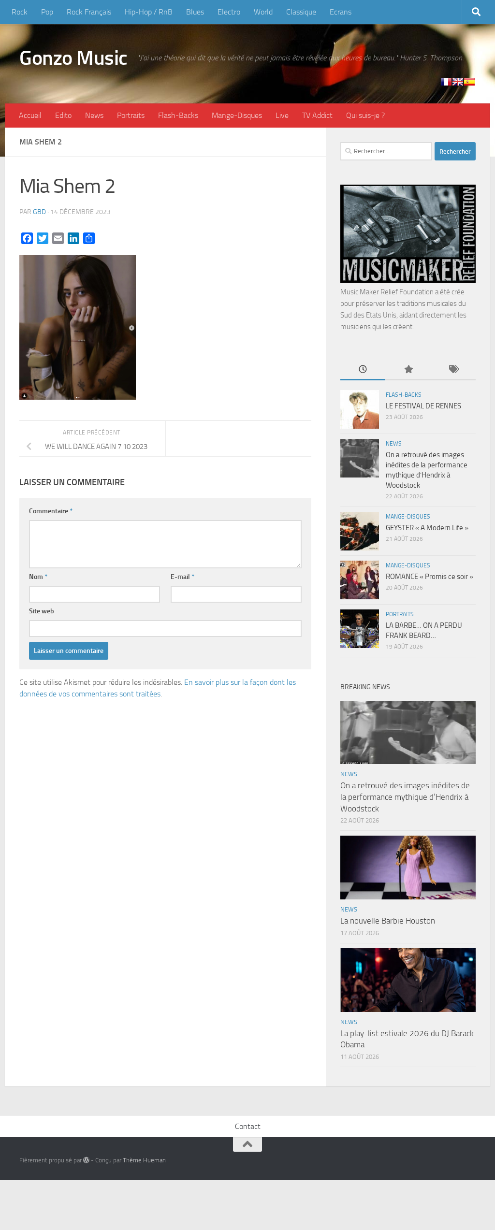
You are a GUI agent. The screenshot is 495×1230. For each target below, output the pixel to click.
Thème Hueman (144, 1160)
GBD (39, 212)
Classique (301, 11)
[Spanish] (469, 82)
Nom (38, 577)
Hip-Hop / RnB (149, 11)
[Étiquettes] (453, 370)
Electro (229, 11)
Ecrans (340, 11)
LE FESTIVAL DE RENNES (423, 406)
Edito (63, 115)
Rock (20, 11)
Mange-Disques (237, 115)
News (94, 115)
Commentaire (51, 511)
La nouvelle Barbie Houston (387, 921)
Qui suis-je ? (365, 115)
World (263, 11)
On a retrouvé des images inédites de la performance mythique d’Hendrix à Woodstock (405, 797)
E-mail (182, 577)
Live (282, 115)
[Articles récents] (362, 370)
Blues (195, 11)
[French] (446, 82)
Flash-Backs (178, 115)
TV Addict (317, 115)
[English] (457, 82)
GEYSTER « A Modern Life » (427, 527)
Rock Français (89, 11)
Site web (41, 611)
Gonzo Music (73, 58)
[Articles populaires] (407, 370)
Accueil (30, 115)
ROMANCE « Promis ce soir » (429, 576)
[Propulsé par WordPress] (86, 1160)
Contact (248, 1126)
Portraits (131, 115)
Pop (47, 11)
